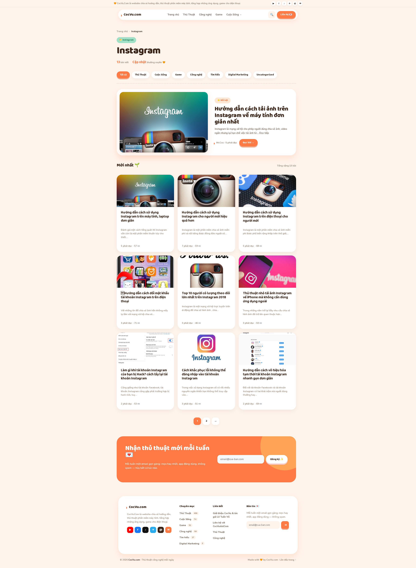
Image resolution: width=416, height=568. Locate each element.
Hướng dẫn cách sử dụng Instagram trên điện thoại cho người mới (265, 216)
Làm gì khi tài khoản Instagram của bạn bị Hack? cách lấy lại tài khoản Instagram (144, 374)
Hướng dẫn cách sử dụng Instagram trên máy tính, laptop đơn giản (145, 216)
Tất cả (123, 75)
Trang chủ (173, 14)
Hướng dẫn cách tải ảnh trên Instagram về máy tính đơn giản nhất (251, 115)
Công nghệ (205, 14)
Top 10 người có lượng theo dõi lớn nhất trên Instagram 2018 (206, 295)
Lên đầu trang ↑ (288, 559)
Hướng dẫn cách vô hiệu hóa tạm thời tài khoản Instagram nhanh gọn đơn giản (265, 374)
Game (218, 14)
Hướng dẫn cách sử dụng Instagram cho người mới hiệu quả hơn (204, 216)
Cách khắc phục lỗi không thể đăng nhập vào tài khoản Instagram (204, 374)
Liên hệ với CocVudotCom (220, 524)
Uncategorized (265, 75)
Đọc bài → (248, 143)
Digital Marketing (238, 75)
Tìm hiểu (215, 75)
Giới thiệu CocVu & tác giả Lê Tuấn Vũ (225, 514)
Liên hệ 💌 (286, 15)
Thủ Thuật (189, 14)
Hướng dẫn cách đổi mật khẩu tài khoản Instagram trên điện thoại (145, 297)
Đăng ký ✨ (276, 459)
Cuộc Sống (232, 14)
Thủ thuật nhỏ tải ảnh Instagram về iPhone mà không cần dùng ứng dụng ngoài (267, 297)
